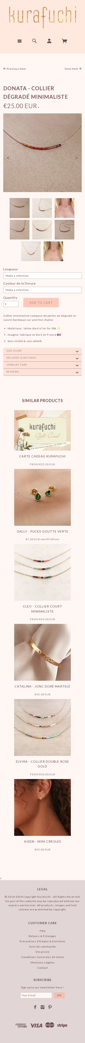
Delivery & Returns (21, 357)
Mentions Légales (43, 962)
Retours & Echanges (42, 936)
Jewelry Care (17, 364)
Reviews (13, 371)
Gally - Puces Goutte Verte (42, 531)
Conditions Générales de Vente (42, 957)
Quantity (10, 297)
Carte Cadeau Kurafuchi (42, 456)
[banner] (42, 17)
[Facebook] (35, 1007)
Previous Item (16, 68)
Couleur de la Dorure (19, 283)
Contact (42, 967)
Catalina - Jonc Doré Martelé (42, 686)
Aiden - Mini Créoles (42, 841)
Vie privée (42, 951)
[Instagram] (42, 1007)
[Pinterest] (50, 1007)
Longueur (10, 269)
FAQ (43, 930)
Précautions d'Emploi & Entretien (42, 941)
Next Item (72, 68)
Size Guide (14, 350)
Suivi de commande (42, 946)
